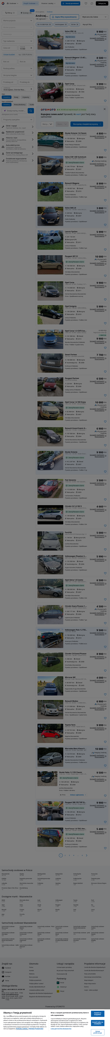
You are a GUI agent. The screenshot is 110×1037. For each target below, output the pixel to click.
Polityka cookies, (22, 1029)
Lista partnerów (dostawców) (61, 1029)
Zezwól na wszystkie (97, 1014)
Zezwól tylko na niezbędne (97, 1023)
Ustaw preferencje (97, 1032)
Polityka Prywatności (36, 1029)
